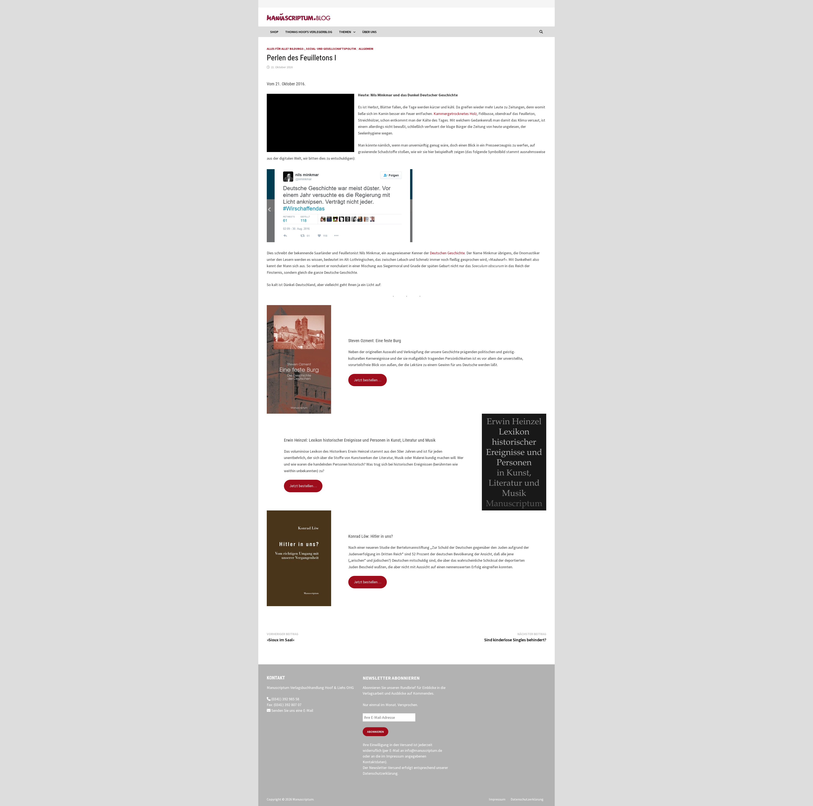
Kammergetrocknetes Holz (455, 113)
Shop (274, 32)
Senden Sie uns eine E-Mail (292, 710)
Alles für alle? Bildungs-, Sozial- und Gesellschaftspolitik (311, 49)
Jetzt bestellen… (367, 379)
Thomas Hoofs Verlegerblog (308, 32)
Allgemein (366, 49)
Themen (345, 32)
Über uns (369, 32)
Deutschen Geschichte (447, 252)
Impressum (497, 799)
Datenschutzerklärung (380, 773)
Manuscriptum (303, 799)
